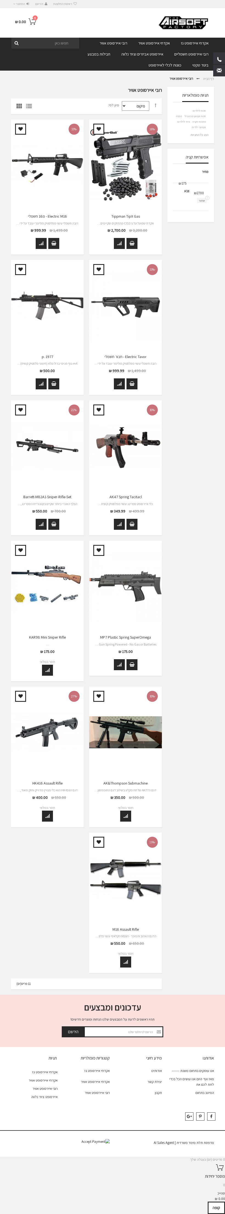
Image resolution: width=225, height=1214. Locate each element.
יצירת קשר (155, 1081)
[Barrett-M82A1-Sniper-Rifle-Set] (47, 445)
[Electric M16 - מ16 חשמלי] (47, 165)
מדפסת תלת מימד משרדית (195, 1142)
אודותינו (156, 1070)
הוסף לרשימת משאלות (98, 129)
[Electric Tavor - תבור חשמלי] (125, 305)
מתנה (179, 116)
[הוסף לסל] (131, 243)
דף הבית (208, 78)
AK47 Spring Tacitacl (125, 497)
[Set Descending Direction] (155, 105)
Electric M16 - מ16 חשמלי (47, 216)
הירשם (39, 4)
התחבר (20, 4)
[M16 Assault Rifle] (125, 878)
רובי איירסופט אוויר (113, 43)
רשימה (30, 107)
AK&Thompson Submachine (125, 783)
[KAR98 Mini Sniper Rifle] (47, 586)
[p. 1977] (47, 305)
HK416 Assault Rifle (47, 783)
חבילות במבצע (99, 54)
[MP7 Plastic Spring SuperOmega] (125, 586)
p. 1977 (47, 356)
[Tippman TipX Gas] (125, 165)
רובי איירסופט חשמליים (191, 54)
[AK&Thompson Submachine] (125, 732)
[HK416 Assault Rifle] (47, 732)
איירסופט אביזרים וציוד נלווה (142, 54)
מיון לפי (114, 105)
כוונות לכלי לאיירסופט (164, 65)
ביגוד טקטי (200, 65)
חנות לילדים (199, 110)
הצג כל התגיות (200, 135)
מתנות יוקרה (199, 121)
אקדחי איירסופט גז (195, 43)
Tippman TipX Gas (125, 216)
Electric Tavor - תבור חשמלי (126, 356)
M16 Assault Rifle (126, 929)
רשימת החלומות (62, 4)
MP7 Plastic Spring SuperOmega (125, 637)
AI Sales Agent (164, 1142)
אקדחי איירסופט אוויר (154, 43)
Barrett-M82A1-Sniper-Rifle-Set (47, 497)
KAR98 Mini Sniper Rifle (47, 637)
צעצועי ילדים (199, 127)
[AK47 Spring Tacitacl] (125, 445)
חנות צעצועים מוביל (195, 116)
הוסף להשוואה (119, 243)
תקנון (158, 1092)
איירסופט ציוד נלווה (44, 1096)
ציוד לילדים (183, 121)
